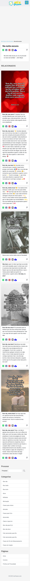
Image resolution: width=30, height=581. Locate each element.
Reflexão (5, 497)
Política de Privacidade (9, 564)
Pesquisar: (5, 470)
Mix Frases (3, 41)
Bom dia (5, 481)
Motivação (6, 501)
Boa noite (5, 489)
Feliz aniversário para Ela (9, 537)
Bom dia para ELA (8, 525)
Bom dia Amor (7, 529)
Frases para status (8, 505)
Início (4, 556)
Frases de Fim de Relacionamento (12, 541)
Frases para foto (7, 513)
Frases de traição (8, 545)
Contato (5, 560)
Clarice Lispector (7, 521)
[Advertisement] (15, 23)
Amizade (5, 509)
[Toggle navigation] (27, 2)
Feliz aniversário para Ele (10, 533)
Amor (4, 493)
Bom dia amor (10, 41)
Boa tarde (5, 485)
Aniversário (6, 517)
